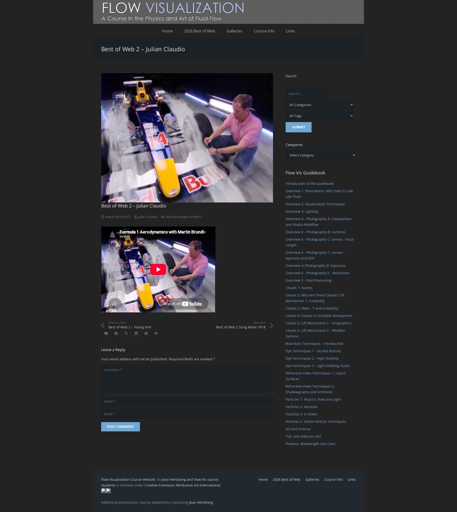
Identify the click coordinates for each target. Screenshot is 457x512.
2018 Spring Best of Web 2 (184, 217)
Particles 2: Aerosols (302, 406)
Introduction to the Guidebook (310, 183)
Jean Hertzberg (201, 502)
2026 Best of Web (286, 479)
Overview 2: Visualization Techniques (315, 204)
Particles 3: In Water (302, 414)
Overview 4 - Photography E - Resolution (317, 273)
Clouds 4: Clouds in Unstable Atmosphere (319, 315)
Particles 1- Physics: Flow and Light (313, 399)
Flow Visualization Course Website (128, 479)
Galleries (312, 479)
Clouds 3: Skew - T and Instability (312, 308)
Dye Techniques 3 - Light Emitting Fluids (318, 365)
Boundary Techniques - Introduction (314, 343)
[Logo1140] (228, 12)
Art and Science (298, 429)
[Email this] (106, 333)
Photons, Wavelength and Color (311, 443)
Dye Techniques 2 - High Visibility (312, 358)
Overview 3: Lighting (302, 211)
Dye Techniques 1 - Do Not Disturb (313, 351)
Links (352, 479)
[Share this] (116, 333)
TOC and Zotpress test (303, 436)
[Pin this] (146, 333)
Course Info (333, 479)
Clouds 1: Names (299, 287)
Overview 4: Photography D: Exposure (315, 265)
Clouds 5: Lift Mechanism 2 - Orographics (319, 323)
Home (263, 479)
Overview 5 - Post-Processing (308, 280)
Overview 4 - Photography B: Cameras (316, 232)
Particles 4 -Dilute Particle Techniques (316, 421)
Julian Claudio (147, 217)
